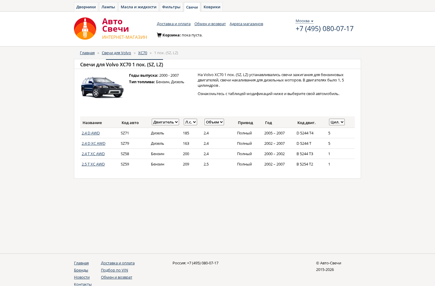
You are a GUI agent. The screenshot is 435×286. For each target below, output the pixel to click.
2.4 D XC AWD (93, 143)
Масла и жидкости (139, 6)
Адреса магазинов (246, 23)
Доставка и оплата (174, 23)
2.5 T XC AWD (93, 164)
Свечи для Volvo (116, 52)
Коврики (212, 6)
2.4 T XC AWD (93, 153)
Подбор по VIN (114, 270)
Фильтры (171, 6)
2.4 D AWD (91, 133)
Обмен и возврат (210, 23)
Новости (82, 277)
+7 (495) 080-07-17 (325, 28)
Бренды (81, 270)
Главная (87, 52)
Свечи (192, 7)
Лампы (108, 6)
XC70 (142, 52)
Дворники (86, 6)
